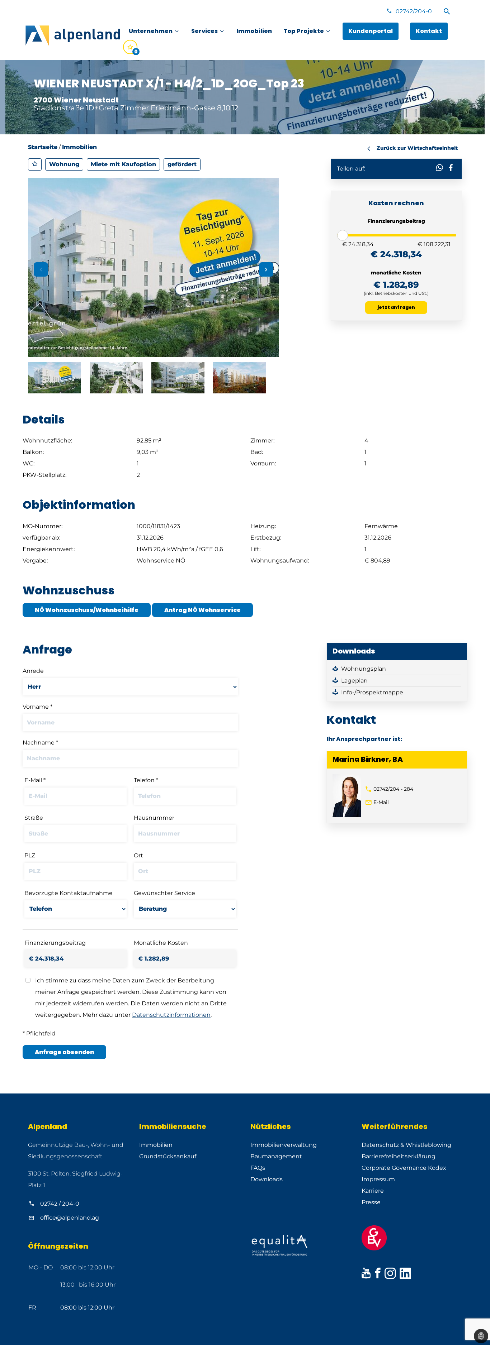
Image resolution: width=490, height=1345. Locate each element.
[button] (439, 167)
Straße (33, 817)
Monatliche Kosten (161, 942)
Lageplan (354, 680)
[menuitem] (154, 31)
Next (266, 269)
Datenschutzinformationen (171, 1014)
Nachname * (40, 742)
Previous (41, 269)
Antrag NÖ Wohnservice (202, 610)
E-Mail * (35, 780)
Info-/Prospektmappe (372, 692)
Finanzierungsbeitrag (55, 942)
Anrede (33, 670)
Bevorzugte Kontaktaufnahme (68, 893)
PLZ (29, 855)
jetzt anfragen (396, 307)
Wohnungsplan (363, 668)
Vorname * (37, 706)
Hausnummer (154, 817)
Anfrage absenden (64, 1052)
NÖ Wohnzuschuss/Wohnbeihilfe (86, 610)
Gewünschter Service (164, 893)
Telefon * (146, 780)
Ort (138, 855)
